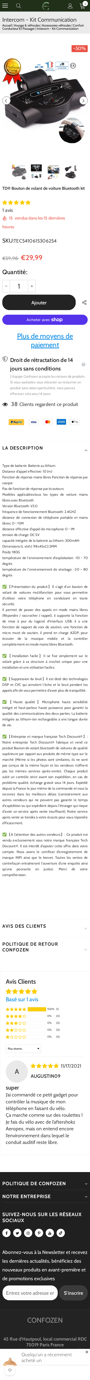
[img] (45, 1066)
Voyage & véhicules (27, 25)
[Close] (87, 1352)
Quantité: (14, 272)
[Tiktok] (61, 1233)
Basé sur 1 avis (22, 999)
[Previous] (6, 100)
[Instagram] (28, 1233)
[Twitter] (17, 1233)
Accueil (7, 25)
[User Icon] (70, 5)
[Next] (83, 100)
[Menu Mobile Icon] (5, 6)
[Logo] (45, 5)
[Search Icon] (23, 6)
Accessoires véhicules (57, 25)
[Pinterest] (39, 1233)
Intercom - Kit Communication (57, 29)
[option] (45, 100)
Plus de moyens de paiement (45, 340)
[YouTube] (50, 1233)
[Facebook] (6, 1233)
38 (14, 404)
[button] (16, 202)
